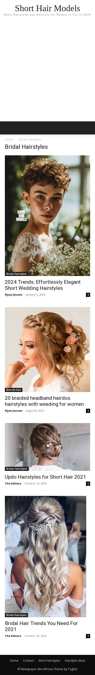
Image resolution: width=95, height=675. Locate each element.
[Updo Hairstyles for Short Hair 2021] (47, 447)
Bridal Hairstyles (16, 273)
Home (9, 139)
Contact (28, 660)
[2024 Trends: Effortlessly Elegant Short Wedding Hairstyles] (47, 215)
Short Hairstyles (49, 660)
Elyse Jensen (13, 294)
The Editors (13, 483)
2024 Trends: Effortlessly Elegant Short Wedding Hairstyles (43, 285)
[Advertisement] (47, 71)
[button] (88, 127)
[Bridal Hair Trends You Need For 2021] (47, 556)
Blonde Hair (13, 390)
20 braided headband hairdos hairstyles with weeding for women (44, 401)
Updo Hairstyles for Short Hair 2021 (45, 477)
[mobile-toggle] (8, 127)
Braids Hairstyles (16, 468)
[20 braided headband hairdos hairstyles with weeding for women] (47, 349)
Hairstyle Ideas (75, 660)
